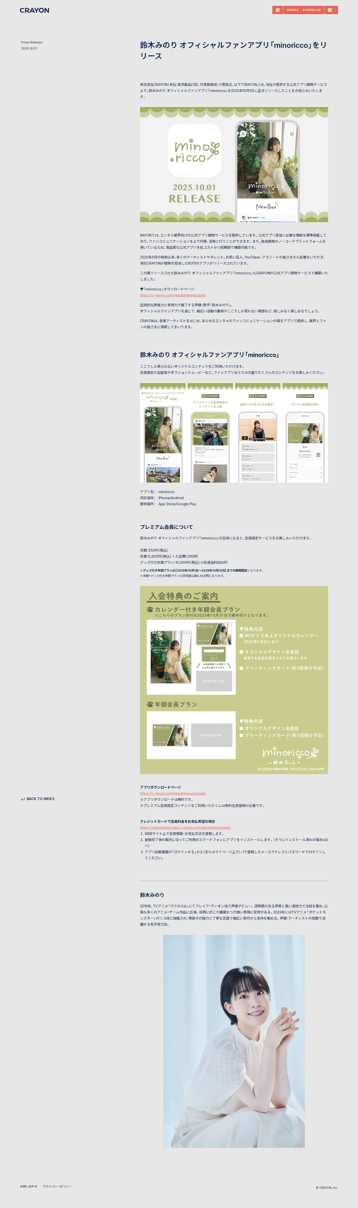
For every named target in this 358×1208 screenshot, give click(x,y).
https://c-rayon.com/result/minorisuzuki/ (173, 295)
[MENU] (277, 10)
